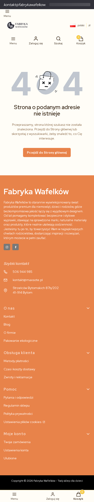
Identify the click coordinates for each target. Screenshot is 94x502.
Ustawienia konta (16, 450)
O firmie (10, 333)
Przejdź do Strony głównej (47, 152)
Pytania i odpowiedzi (18, 397)
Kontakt (9, 316)
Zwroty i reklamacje (18, 377)
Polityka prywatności (18, 414)
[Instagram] (7, 247)
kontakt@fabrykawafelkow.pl (26, 4)
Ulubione (10, 458)
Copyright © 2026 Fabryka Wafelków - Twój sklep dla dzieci (47, 481)
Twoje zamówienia (17, 442)
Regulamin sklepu (17, 405)
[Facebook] (15, 247)
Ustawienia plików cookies (23, 422)
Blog (7, 324)
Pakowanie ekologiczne (21, 341)
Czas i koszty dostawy (19, 369)
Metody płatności (16, 361)
